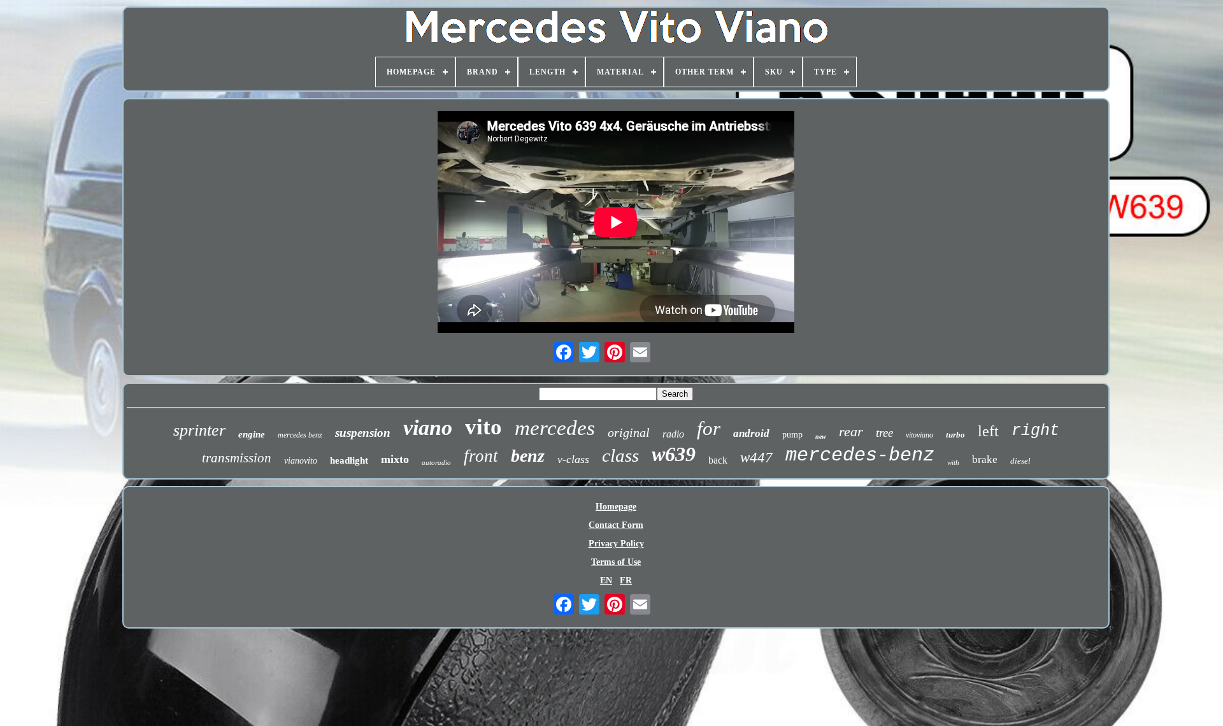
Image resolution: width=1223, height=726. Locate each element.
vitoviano (919, 435)
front (481, 456)
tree (884, 432)
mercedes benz (300, 435)
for (708, 428)
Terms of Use (616, 562)
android (751, 433)
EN (606, 580)
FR (626, 580)
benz (528, 456)
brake (985, 459)
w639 (674, 454)
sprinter (199, 430)
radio (673, 434)
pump (792, 434)
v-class (573, 459)
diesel (1020, 461)
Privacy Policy (616, 543)
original (629, 432)
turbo (955, 434)
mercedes (555, 427)
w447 (756, 458)
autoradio (436, 462)
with (953, 462)
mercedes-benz (859, 455)
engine (251, 434)
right (1035, 431)
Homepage (616, 506)
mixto (395, 459)
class (620, 455)
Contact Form (616, 525)
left (988, 431)
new (820, 436)
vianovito (300, 461)
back (717, 460)
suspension (362, 432)
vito (483, 427)
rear (851, 431)
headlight (349, 460)
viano (427, 427)
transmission (236, 458)
